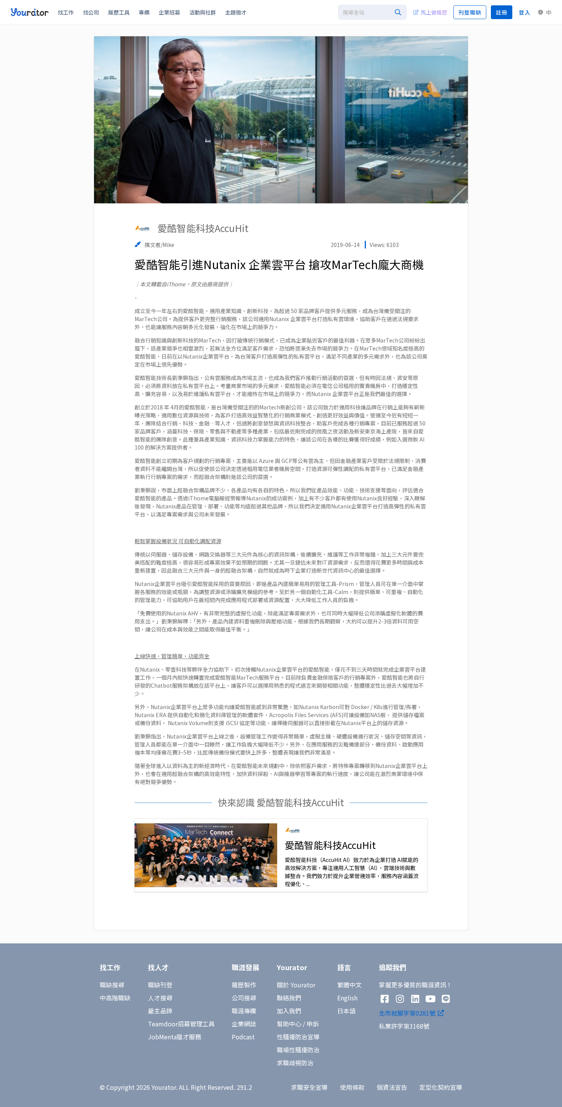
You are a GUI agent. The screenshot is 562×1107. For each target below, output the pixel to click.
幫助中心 (289, 1023)
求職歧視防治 (295, 1062)
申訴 (313, 1023)
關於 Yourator (296, 984)
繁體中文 (349, 984)
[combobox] (372, 12)
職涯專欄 (244, 1010)
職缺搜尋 (112, 984)
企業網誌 (244, 1023)
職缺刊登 (160, 984)
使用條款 (352, 1087)
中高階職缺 (115, 997)
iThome (176, 284)
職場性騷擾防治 (298, 1049)
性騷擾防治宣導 (298, 1036)
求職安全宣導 (309, 1087)
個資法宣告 (392, 1087)
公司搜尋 (244, 997)
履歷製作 (244, 984)
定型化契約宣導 (440, 1087)
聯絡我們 (289, 997)
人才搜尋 (160, 997)
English (347, 997)
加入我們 (289, 1010)
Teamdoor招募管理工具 (181, 1023)
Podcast (243, 1036)
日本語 (346, 1010)
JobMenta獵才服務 (174, 1036)
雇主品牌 (160, 1010)
